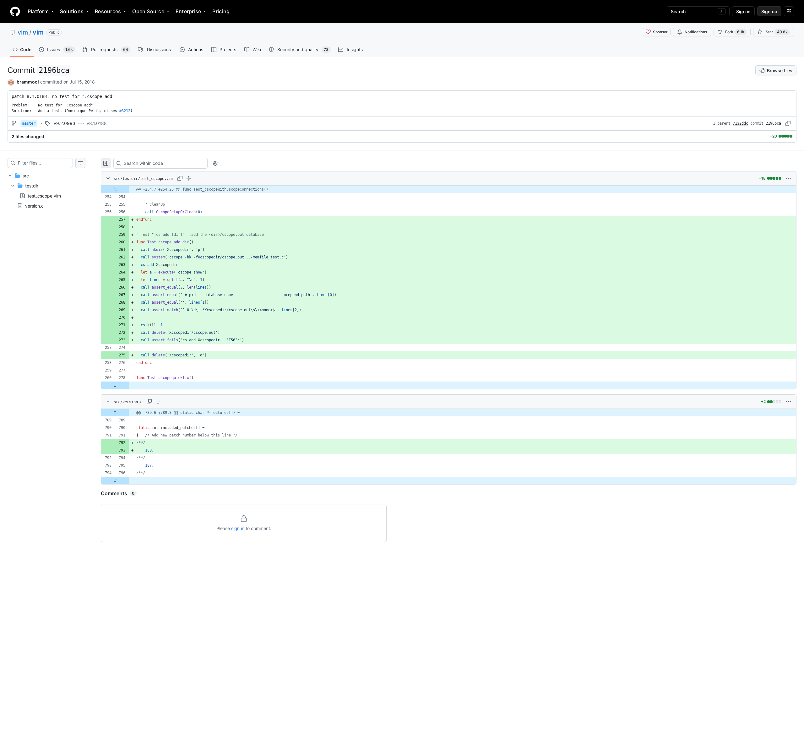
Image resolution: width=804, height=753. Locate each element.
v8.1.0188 (97, 123)
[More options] (789, 178)
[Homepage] (15, 11)
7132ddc (740, 123)
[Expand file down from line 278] (115, 385)
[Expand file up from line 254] (115, 189)
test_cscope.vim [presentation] (44, 195)
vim (23, 32)
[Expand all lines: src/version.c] (158, 401)
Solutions (72, 11)
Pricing (221, 11)
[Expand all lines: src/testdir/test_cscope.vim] (188, 178)
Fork (734, 32)
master (28, 123)
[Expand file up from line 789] (115, 412)
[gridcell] (448, 189)
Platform (38, 11)
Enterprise (188, 11)
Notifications (696, 32)
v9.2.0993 (64, 123)
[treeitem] (46, 191)
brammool (28, 81)
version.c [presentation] (34, 206)
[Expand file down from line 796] (115, 480)
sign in (237, 528)
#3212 (124, 111)
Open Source (148, 11)
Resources (108, 11)
